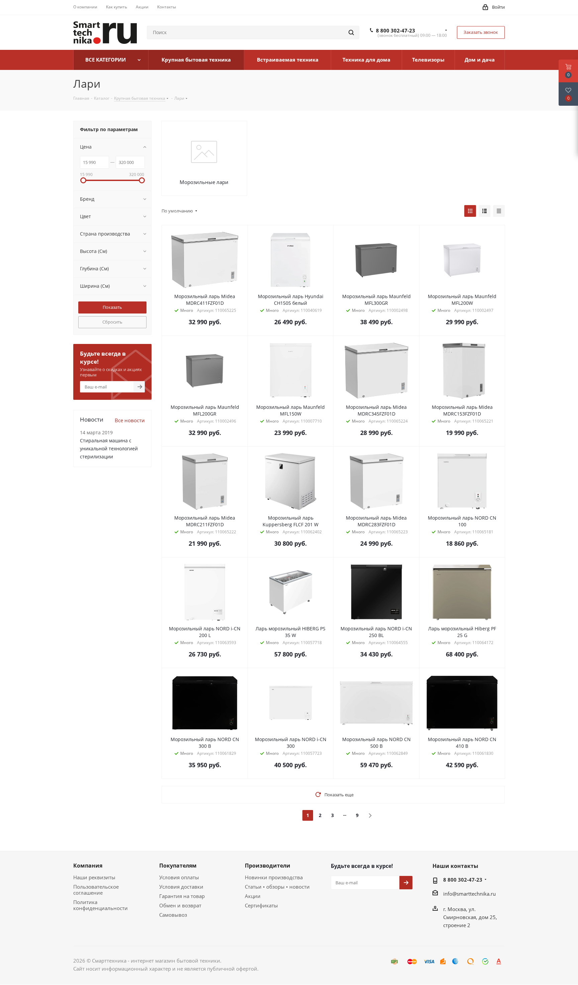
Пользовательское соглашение (96, 889)
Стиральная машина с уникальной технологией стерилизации (109, 448)
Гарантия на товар (182, 896)
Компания (87, 865)
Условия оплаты (179, 877)
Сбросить (112, 322)
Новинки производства (274, 877)
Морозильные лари (204, 182)
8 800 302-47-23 (395, 30)
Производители (267, 865)
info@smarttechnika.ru (469, 893)
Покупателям (178, 865)
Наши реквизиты (94, 877)
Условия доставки (181, 886)
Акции (253, 896)
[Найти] (351, 32)
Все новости (130, 420)
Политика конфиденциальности (100, 905)
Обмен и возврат (180, 905)
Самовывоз (173, 914)
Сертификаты (261, 905)
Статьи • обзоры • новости (277, 886)
